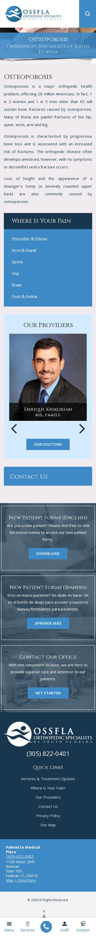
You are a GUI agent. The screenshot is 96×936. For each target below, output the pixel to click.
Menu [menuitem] (9, 929)
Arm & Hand (24, 250)
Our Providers (48, 797)
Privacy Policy (48, 815)
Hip (15, 273)
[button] (87, 14)
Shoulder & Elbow (29, 239)
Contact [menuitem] (83, 929)
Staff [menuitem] (64, 929)
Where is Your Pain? (48, 787)
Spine (17, 262)
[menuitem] (46, 927)
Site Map (48, 824)
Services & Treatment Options (48, 778)
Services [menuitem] (27, 929)
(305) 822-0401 (20, 856)
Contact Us (48, 806)
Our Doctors (48, 444)
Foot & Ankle (24, 296)
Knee (17, 285)
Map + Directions (21, 880)
